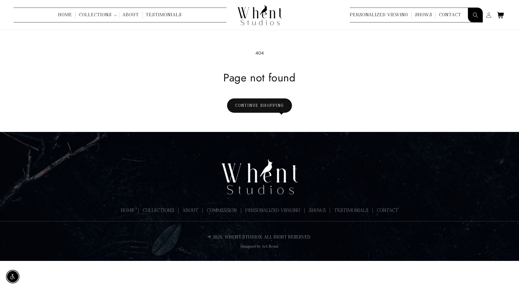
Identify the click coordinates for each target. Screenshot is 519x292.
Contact (387, 210)
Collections (158, 210)
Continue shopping (259, 105)
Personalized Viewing (272, 210)
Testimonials (351, 210)
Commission (222, 210)
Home (127, 210)
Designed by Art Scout (259, 246)
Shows (317, 210)
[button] (97, 15)
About (190, 210)
